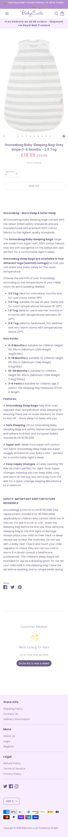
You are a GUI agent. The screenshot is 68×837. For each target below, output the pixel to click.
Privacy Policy (12, 774)
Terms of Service (14, 769)
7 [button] (42, 136)
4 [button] (30, 136)
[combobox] (11, 173)
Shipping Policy (13, 709)
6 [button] (38, 136)
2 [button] (22, 136)
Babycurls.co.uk (30, 828)
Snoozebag (35, 162)
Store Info (10, 702)
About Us (9, 736)
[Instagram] (16, 786)
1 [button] (18, 136)
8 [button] (46, 136)
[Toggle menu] (7, 14)
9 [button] (50, 136)
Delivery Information (16, 719)
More (7, 729)
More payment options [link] (34, 203)
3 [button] (26, 136)
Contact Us (10, 714)
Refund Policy (12, 763)
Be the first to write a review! (34, 663)
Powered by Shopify (48, 828)
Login (6, 741)
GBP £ (10, 801)
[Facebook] (11, 786)
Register (8, 746)
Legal (7, 757)
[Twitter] (5, 786)
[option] (34, 85)
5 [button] (34, 136)
